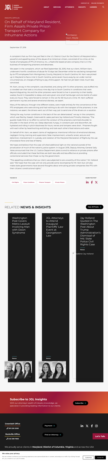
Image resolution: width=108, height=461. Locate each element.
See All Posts (93, 207)
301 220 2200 (14, 428)
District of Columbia (53, 447)
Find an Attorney (51, 435)
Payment (48, 426)
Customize (88, 457)
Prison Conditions (28, 182)
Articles (16, 18)
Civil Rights (15, 182)
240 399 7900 (13, 439)
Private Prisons (59, 182)
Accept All (100, 457)
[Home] (13, 7)
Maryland (37, 447)
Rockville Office (12, 434)
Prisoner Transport (44, 182)
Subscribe (79, 403)
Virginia (69, 447)
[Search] (103, 7)
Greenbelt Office (12, 424)
